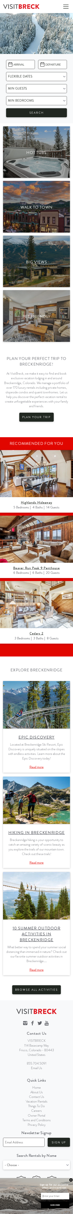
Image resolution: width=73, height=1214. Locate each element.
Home (36, 1087)
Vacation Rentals (36, 1101)
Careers (36, 1110)
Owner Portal (36, 1115)
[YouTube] (47, 1023)
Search (36, 113)
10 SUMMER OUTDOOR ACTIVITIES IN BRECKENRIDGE (36, 934)
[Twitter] (39, 1023)
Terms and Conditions (37, 1120)
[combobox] (36, 1165)
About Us (36, 1092)
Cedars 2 (36, 633)
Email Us (36, 1068)
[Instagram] (25, 1023)
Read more (36, 767)
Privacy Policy (37, 1124)
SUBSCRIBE (55, 1205)
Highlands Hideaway (36, 502)
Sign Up (59, 1142)
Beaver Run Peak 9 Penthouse (36, 568)
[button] (54, 1186)
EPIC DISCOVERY (36, 737)
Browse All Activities (36, 990)
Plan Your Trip (36, 417)
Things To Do (36, 1106)
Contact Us (36, 1096)
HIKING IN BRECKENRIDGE (36, 833)
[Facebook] (32, 1023)
